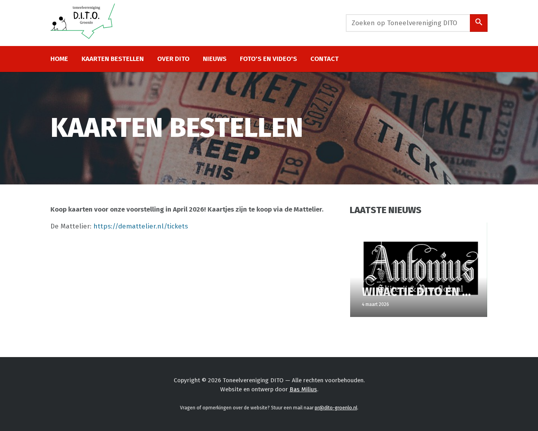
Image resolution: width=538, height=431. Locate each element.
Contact (324, 59)
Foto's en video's (268, 59)
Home (59, 59)
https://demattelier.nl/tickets (140, 226)
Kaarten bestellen (113, 59)
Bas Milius (303, 389)
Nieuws (214, 59)
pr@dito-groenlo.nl (336, 408)
